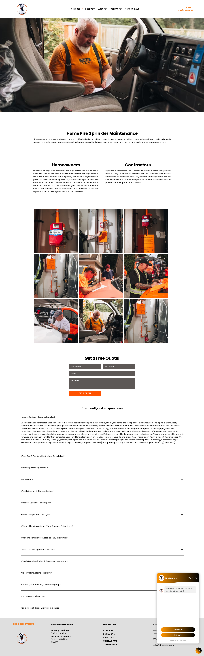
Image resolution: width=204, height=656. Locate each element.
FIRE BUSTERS (23, 624)
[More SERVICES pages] (82, 9)
